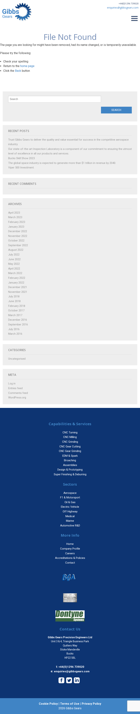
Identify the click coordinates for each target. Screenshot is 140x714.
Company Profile (70, 548)
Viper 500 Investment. (21, 167)
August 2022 (15, 249)
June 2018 (14, 301)
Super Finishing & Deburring (70, 474)
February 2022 (16, 278)
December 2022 (17, 231)
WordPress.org (17, 397)
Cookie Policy (48, 703)
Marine (70, 520)
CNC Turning (70, 432)
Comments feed (18, 393)
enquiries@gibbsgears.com (72, 671)
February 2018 (16, 306)
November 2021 (17, 292)
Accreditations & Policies (70, 558)
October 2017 (16, 310)
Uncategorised (17, 358)
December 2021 (17, 287)
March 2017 (15, 315)
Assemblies (70, 465)
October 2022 (16, 240)
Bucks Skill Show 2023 (21, 158)
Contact (70, 562)
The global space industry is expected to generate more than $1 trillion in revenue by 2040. (62, 163)
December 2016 (17, 319)
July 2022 (14, 254)
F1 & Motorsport (70, 497)
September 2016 (18, 324)
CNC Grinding (70, 441)
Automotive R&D (70, 525)
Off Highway (70, 511)
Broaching (70, 460)
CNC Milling (70, 437)
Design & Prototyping (70, 469)
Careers (70, 553)
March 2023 (15, 217)
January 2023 (16, 226)
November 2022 (17, 236)
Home (70, 544)
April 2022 (14, 268)
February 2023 (16, 222)
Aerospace (70, 493)
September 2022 (18, 245)
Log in (11, 383)
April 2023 (14, 212)
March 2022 (15, 273)
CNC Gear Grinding (70, 451)
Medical (70, 516)
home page (27, 66)
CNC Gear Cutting (70, 446)
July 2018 (14, 296)
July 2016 (14, 329)
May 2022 (14, 263)
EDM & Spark (70, 455)
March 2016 (15, 333)
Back (18, 70)
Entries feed (15, 388)
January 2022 (16, 282)
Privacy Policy (91, 703)
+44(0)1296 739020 (129, 4)
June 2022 (14, 259)
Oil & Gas (70, 502)
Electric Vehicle (70, 506)
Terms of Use (69, 703)
